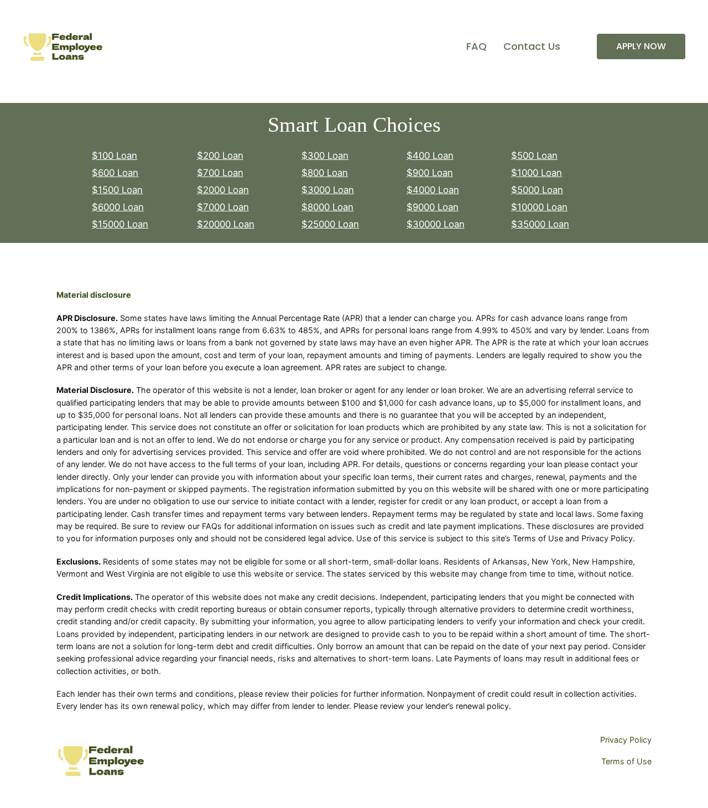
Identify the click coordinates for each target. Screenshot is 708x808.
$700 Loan (220, 172)
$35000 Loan (540, 224)
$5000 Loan (537, 189)
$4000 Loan (433, 189)
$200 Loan (220, 155)
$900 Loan (430, 172)
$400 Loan (430, 155)
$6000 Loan (118, 207)
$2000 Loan (223, 189)
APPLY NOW (641, 46)
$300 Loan (324, 155)
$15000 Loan (120, 224)
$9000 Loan (433, 207)
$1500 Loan (117, 189)
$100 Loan (114, 155)
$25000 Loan (330, 224)
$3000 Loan (327, 189)
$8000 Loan (327, 207)
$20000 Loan (225, 224)
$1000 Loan (536, 172)
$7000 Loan (223, 207)
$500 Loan (534, 155)
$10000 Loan (539, 207)
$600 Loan (115, 172)
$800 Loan (324, 172)
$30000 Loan (436, 224)
